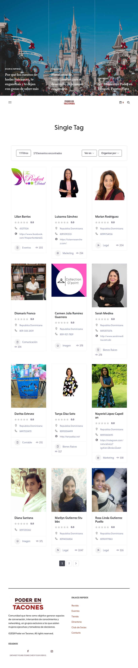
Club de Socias (79, 627)
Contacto (76, 632)
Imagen (67, 345)
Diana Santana (23, 518)
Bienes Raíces (110, 349)
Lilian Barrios (22, 216)
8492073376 (106, 330)
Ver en (87, 153)
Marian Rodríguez (106, 216)
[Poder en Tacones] (69, 102)
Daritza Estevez (24, 413)
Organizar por (108, 153)
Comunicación (29, 342)
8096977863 (106, 539)
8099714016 (106, 234)
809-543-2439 (27, 330)
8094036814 (66, 539)
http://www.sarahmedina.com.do (111, 338)
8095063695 (106, 435)
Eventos (26, 247)
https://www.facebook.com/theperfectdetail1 (31, 236)
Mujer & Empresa (13, 69)
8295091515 (66, 234)
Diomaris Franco (24, 313)
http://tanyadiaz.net (70, 436)
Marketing (68, 253)
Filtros (24, 153)
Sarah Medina (104, 313)
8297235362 (25, 530)
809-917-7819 (66, 334)
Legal (106, 245)
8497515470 (25, 431)
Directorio (77, 621)
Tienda (75, 616)
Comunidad (56, 69)
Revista (75, 605)
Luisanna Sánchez (66, 216)
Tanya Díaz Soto (65, 413)
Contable (27, 442)
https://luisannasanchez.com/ (71, 241)
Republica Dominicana (71, 228)
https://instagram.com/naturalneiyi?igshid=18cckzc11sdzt (111, 444)
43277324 (24, 228)
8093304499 (66, 431)
